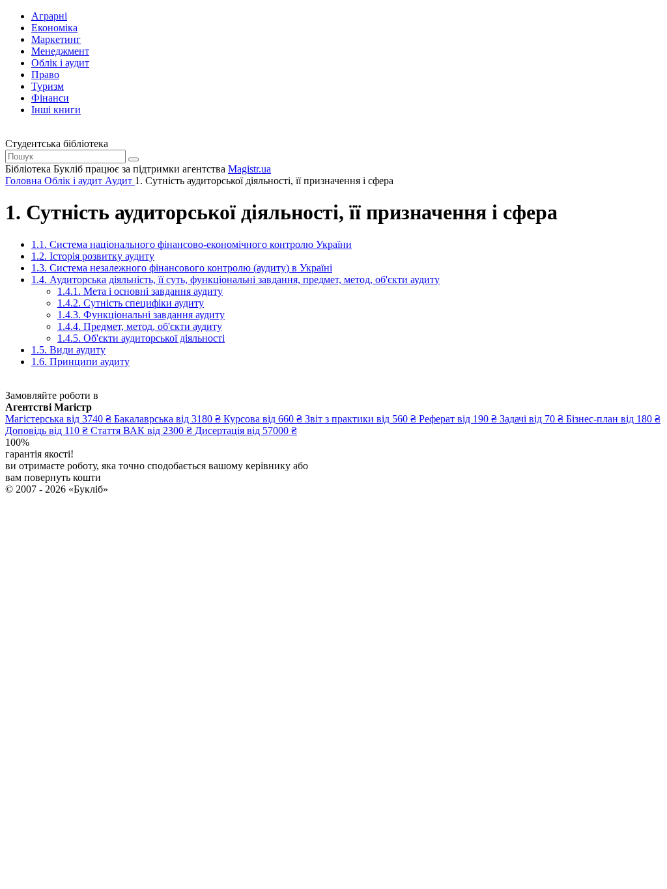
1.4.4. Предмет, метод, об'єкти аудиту (139, 326)
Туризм (47, 86)
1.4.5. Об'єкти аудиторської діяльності (141, 338)
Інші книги (56, 109)
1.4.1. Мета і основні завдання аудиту (140, 291)
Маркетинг (56, 39)
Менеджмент (60, 51)
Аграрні (49, 15)
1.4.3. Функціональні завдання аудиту (141, 314)
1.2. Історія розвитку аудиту (92, 256)
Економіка (54, 27)
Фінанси (50, 97)
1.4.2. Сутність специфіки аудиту (130, 302)
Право (45, 74)
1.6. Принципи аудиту (80, 361)
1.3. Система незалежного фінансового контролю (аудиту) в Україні (181, 267)
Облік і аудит (60, 62)
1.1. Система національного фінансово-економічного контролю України (191, 244)
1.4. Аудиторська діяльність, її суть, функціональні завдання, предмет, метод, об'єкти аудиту (235, 279)
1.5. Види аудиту (68, 349)
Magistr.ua (249, 168)
